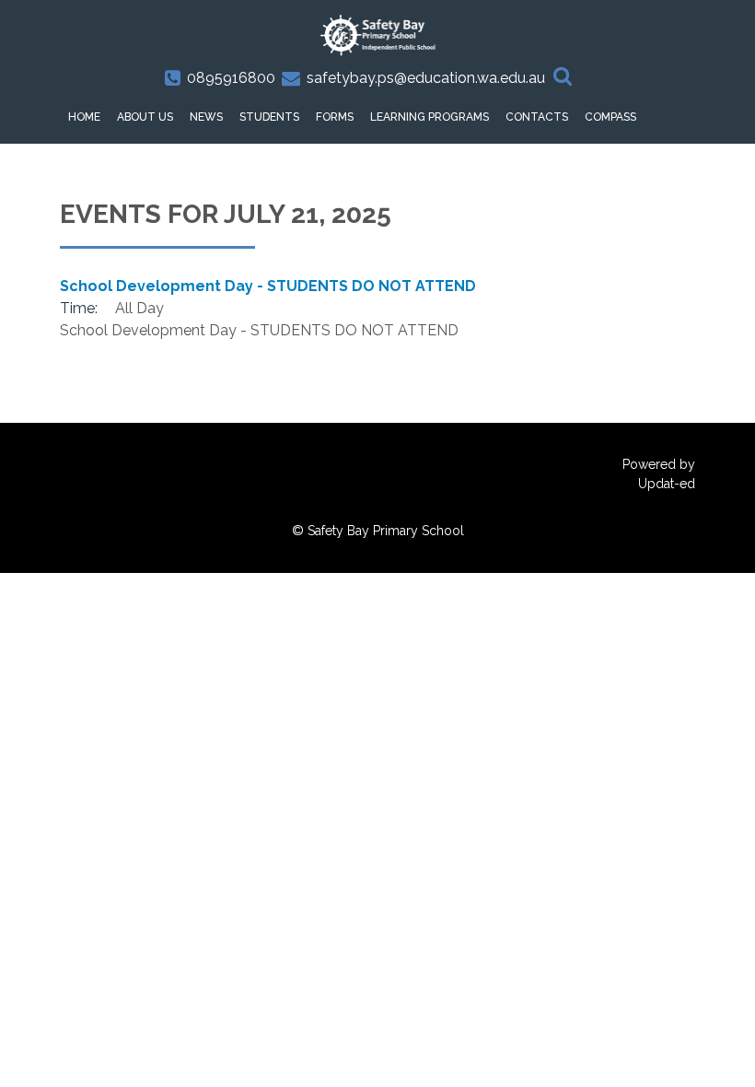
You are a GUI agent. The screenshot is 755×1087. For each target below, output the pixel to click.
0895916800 (231, 78)
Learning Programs (429, 117)
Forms (335, 117)
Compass (610, 117)
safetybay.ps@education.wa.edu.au (426, 78)
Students (269, 117)
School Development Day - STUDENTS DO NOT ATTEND (268, 286)
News (206, 117)
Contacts (536, 117)
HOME (84, 117)
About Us (145, 117)
